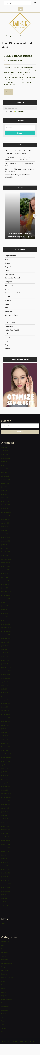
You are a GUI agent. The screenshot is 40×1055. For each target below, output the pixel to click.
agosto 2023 (5, 523)
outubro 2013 (5, 887)
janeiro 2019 (5, 664)
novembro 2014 (6, 840)
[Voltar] (5, 216)
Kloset (7, 296)
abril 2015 (4, 822)
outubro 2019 (5, 635)
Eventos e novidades (13, 293)
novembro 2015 (6, 797)
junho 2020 (4, 609)
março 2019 (5, 660)
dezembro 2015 (6, 793)
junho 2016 (4, 772)
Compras (8, 282)
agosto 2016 (5, 765)
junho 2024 (4, 490)
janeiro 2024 (5, 508)
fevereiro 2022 (6, 552)
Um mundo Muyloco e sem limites (19, 169)
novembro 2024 (6, 476)
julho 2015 (4, 812)
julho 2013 (4, 894)
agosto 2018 (5, 682)
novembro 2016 (6, 757)
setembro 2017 (6, 721)
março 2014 (5, 869)
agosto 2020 (5, 602)
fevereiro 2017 (6, 747)
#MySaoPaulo (10, 255)
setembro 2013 (6, 891)
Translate (20, 111)
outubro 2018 (5, 674)
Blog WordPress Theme (13, 1041)
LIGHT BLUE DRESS (18, 55)
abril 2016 (4, 779)
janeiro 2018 (5, 707)
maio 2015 (4, 819)
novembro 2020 (6, 595)
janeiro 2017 (5, 750)
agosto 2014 (5, 851)
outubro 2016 (5, 761)
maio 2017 (4, 736)
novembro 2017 (6, 714)
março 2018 (5, 700)
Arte (6, 259)
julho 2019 (4, 646)
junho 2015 (4, 815)
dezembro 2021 (6, 559)
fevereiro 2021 (6, 584)
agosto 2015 (5, 808)
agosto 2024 (5, 483)
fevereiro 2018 (6, 703)
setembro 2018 (6, 678)
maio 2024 (4, 494)
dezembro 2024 (6, 472)
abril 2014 (4, 866)
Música (7, 308)
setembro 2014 (6, 848)
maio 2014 (4, 862)
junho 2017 (4, 732)
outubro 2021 (5, 566)
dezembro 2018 (6, 667)
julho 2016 (4, 768)
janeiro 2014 (5, 876)
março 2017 (5, 743)
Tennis (7, 337)
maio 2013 (4, 902)
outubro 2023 (5, 516)
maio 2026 (4, 451)
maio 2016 (4, 775)
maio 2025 (4, 465)
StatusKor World (12, 330)
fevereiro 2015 (6, 829)
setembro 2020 (6, 599)
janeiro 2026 (5, 454)
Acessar (3, 923)
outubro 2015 (5, 801)
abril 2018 (4, 696)
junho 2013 (4, 898)
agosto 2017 (5, 725)
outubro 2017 (5, 718)
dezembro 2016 (6, 754)
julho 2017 (4, 728)
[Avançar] (35, 216)
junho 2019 (4, 649)
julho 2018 (4, 685)
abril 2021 (4, 577)
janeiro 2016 (5, 790)
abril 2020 (4, 617)
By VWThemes (31, 1041)
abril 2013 (4, 905)
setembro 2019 (6, 638)
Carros (7, 270)
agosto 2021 (5, 570)
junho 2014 (4, 858)
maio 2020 (4, 613)
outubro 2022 (5, 537)
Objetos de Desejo (12, 315)
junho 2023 (4, 530)
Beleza (7, 263)
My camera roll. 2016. (14, 163)
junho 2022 (4, 544)
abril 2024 (4, 498)
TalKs (7, 334)
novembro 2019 (6, 631)
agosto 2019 (5, 642)
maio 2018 (4, 692)
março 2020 (5, 620)
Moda (7, 304)
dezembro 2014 (6, 837)
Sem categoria (10, 322)
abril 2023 (4, 534)
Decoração (9, 285)
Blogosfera (9, 267)
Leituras (8, 300)
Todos (7, 341)
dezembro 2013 (6, 880)
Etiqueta (8, 289)
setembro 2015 (6, 804)
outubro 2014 (5, 844)
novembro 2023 (6, 512)
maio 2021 (4, 573)
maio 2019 (4, 653)
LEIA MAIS (9, 92)
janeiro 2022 (5, 555)
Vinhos (7, 349)
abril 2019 (4, 656)
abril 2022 (4, 548)
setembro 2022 (6, 541)
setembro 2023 (6, 519)
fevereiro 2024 (6, 505)
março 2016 (5, 783)
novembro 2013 (6, 884)
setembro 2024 (6, 480)
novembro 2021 (6, 562)
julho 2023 (4, 526)
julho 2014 (4, 855)
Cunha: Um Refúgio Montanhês (18, 175)
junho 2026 (4, 447)
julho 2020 (4, 606)
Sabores (8, 319)
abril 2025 (4, 469)
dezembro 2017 (6, 710)
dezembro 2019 (6, 627)
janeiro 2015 (5, 833)
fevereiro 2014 (6, 873)
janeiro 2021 (5, 588)
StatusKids (9, 326)
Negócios (8, 311)
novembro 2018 (6, 671)
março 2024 (5, 501)
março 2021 (5, 581)
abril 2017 (4, 739)
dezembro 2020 (6, 591)
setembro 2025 (6, 458)
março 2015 (5, 826)
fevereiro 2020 (6, 624)
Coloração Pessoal (12, 278)
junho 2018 (4, 689)
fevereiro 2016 (6, 786)
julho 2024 (4, 487)
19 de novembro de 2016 (15, 61)
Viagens (8, 345)
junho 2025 (4, 461)
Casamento (9, 274)
